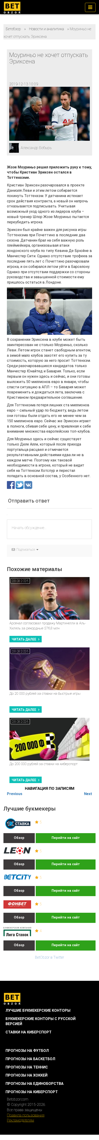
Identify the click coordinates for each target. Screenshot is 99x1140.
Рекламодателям (20, 1120)
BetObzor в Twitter (49, 957)
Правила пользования (25, 1115)
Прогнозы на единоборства (35, 1083)
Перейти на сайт (66, 838)
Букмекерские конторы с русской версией (41, 1021)
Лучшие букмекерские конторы (38, 1010)
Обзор (19, 838)
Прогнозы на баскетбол (30, 1059)
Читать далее (24, 639)
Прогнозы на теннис (27, 1067)
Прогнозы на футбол (27, 1050)
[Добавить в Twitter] (20, 484)
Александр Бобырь (36, 148)
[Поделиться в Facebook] (11, 484)
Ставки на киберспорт (29, 1032)
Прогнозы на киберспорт (32, 1092)
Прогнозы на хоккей (26, 1075)
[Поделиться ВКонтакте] (28, 484)
